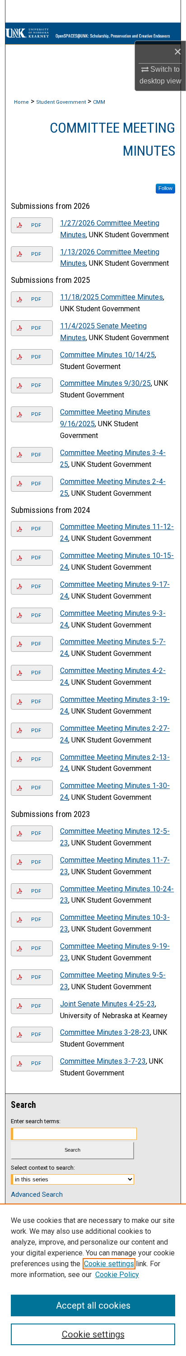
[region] (93, 1280)
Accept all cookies (93, 1305)
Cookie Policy (117, 1274)
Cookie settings (109, 1263)
